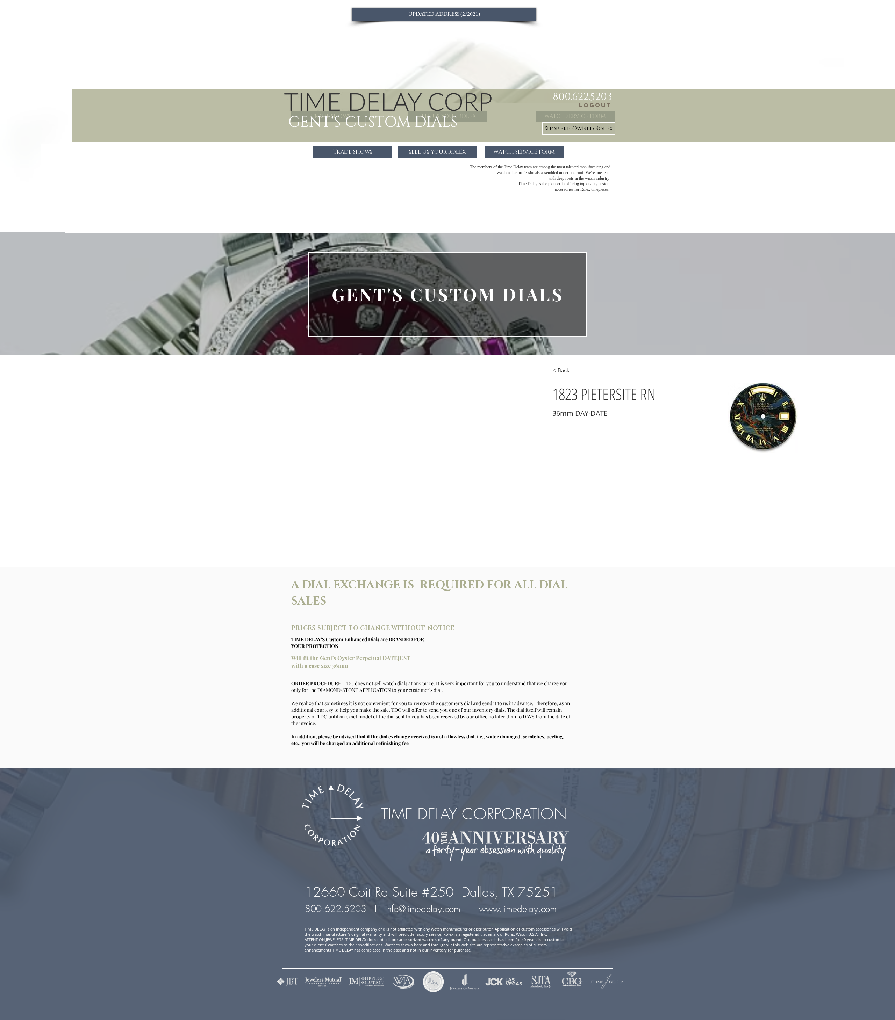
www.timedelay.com (519, 909)
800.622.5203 (337, 909)
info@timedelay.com (422, 909)
